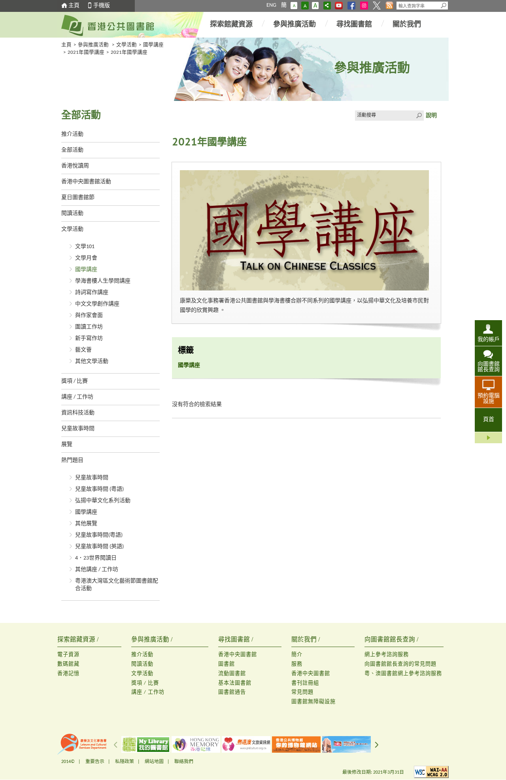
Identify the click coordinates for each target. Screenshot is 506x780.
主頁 (73, 6)
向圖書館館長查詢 (489, 367)
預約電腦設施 (489, 398)
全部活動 (72, 150)
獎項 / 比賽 (74, 381)
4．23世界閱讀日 (96, 558)
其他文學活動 (91, 361)
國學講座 (153, 45)
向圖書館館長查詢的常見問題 (400, 664)
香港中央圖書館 (237, 654)
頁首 (488, 420)
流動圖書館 (232, 673)
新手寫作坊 (89, 339)
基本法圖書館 (234, 683)
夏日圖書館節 (77, 198)
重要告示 (94, 761)
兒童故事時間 (77, 429)
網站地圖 (154, 761)
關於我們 (407, 24)
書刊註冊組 (305, 683)
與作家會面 (89, 316)
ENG (271, 5)
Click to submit (418, 115)
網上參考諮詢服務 (386, 654)
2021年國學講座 (86, 52)
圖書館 (226, 664)
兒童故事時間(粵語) (99, 535)
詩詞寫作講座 (91, 293)
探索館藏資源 (231, 24)
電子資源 (68, 654)
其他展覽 (86, 524)
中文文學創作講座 (97, 304)
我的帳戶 (489, 340)
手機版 (101, 6)
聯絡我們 (183, 761)
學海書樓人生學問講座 (102, 281)
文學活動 (126, 45)
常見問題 (302, 692)
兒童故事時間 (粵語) (99, 489)
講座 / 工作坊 (77, 397)
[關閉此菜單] (488, 437)
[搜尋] (444, 5)
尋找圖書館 (354, 24)
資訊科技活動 (77, 413)
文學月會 (86, 258)
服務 (296, 664)
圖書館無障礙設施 (313, 701)
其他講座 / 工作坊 (96, 570)
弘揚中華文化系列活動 (102, 501)
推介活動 (72, 134)
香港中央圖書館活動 (86, 182)
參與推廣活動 (294, 24)
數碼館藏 (68, 664)
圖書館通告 (232, 692)
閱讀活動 (72, 213)
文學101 (84, 247)
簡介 (296, 654)
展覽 (66, 445)
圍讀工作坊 (89, 327)
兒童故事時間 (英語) (99, 547)
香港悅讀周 (75, 166)
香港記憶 (68, 673)
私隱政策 (124, 761)
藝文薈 (83, 350)
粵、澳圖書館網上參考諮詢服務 (403, 673)
